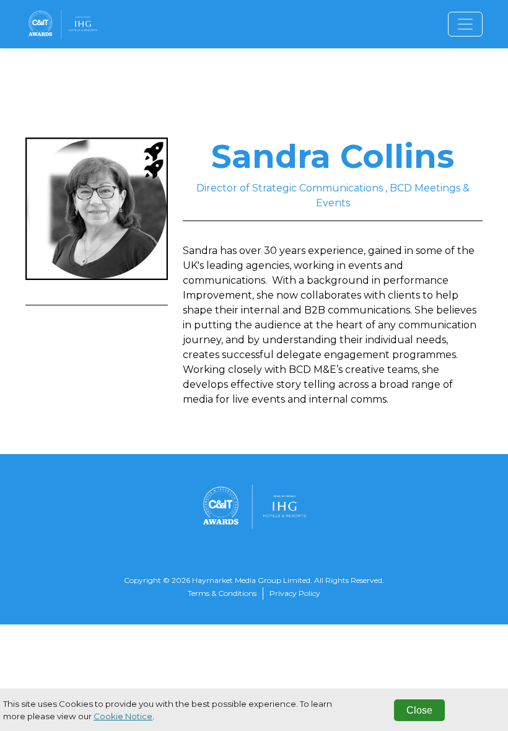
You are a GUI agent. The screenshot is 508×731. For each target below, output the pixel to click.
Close (419, 710)
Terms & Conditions (222, 593)
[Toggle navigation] (465, 24)
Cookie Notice (123, 716)
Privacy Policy (294, 593)
